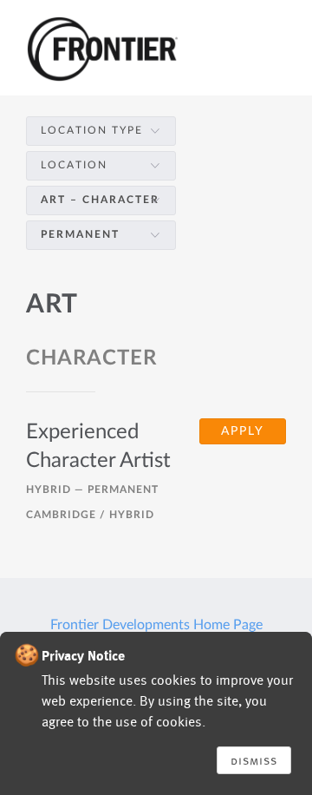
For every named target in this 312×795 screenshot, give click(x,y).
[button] (101, 130)
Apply (242, 431)
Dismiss (254, 760)
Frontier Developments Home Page (156, 625)
